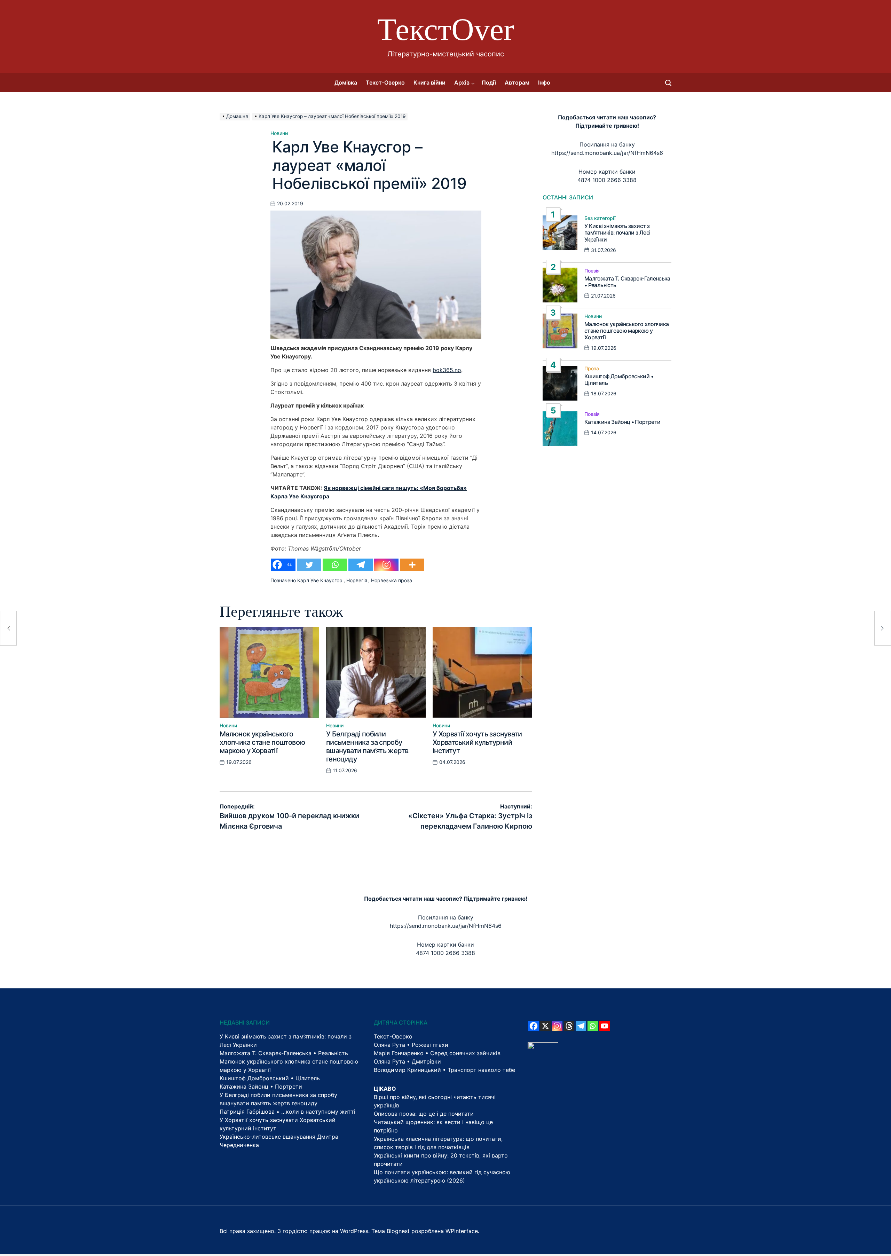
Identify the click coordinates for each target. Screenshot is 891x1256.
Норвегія (356, 580)
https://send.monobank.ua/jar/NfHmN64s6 (607, 152)
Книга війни (429, 82)
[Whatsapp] (335, 565)
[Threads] (569, 1026)
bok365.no (447, 369)
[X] (545, 1026)
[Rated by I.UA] (543, 1046)
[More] (412, 565)
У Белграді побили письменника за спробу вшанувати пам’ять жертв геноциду (367, 746)
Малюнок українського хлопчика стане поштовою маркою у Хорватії (262, 742)
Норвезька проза (391, 580)
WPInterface (462, 1230)
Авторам (517, 82)
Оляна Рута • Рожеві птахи (411, 1044)
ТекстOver (445, 29)
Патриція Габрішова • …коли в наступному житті (287, 1111)
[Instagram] (386, 565)
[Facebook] (533, 1026)
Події (489, 82)
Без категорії (599, 218)
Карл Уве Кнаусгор (319, 580)
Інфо (544, 82)
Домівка (345, 82)
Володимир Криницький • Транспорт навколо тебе (444, 1069)
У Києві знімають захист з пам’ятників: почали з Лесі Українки (617, 232)
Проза (591, 368)
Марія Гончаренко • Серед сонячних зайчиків (437, 1053)
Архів (462, 82)
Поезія (592, 270)
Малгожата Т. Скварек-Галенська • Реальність (627, 281)
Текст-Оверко (385, 82)
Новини (279, 133)
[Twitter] (309, 565)
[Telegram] (360, 565)
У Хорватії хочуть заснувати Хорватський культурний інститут (477, 742)
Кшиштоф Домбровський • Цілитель (618, 379)
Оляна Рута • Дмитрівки (407, 1061)
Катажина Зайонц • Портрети (622, 421)
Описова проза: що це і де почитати (424, 1113)
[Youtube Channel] (604, 1026)
